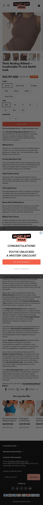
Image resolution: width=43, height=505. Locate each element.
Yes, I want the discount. (21, 262)
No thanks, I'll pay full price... (21, 269)
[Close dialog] (41, 233)
